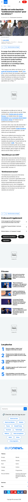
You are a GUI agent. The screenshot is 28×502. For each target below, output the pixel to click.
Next (5, 6)
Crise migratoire (14, 441)
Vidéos (3, 470)
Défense (7, 433)
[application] (14, 28)
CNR (12, 143)
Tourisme (8, 429)
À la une (4, 271)
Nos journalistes (5, 473)
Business (3, 460)
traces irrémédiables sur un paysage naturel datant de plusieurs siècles (13, 118)
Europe (3, 457)
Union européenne (18, 433)
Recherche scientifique (9, 236)
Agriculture (6, 240)
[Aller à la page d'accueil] (5, 2)
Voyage (3, 467)
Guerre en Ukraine (10, 422)
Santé (10, 437)
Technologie (18, 429)
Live (24, 2)
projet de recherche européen (9, 71)
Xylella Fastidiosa (21, 128)
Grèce (17, 437)
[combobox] (14, 408)
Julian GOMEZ (6, 40)
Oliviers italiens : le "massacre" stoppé (11, 231)
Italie (21, 236)
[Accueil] (1, 6)
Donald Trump (18, 426)
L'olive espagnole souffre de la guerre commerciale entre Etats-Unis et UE (10, 221)
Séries (9, 6)
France (8, 426)
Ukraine (21, 422)
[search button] (25, 408)
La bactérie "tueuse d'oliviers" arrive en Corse (11, 226)
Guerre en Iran (14, 418)
